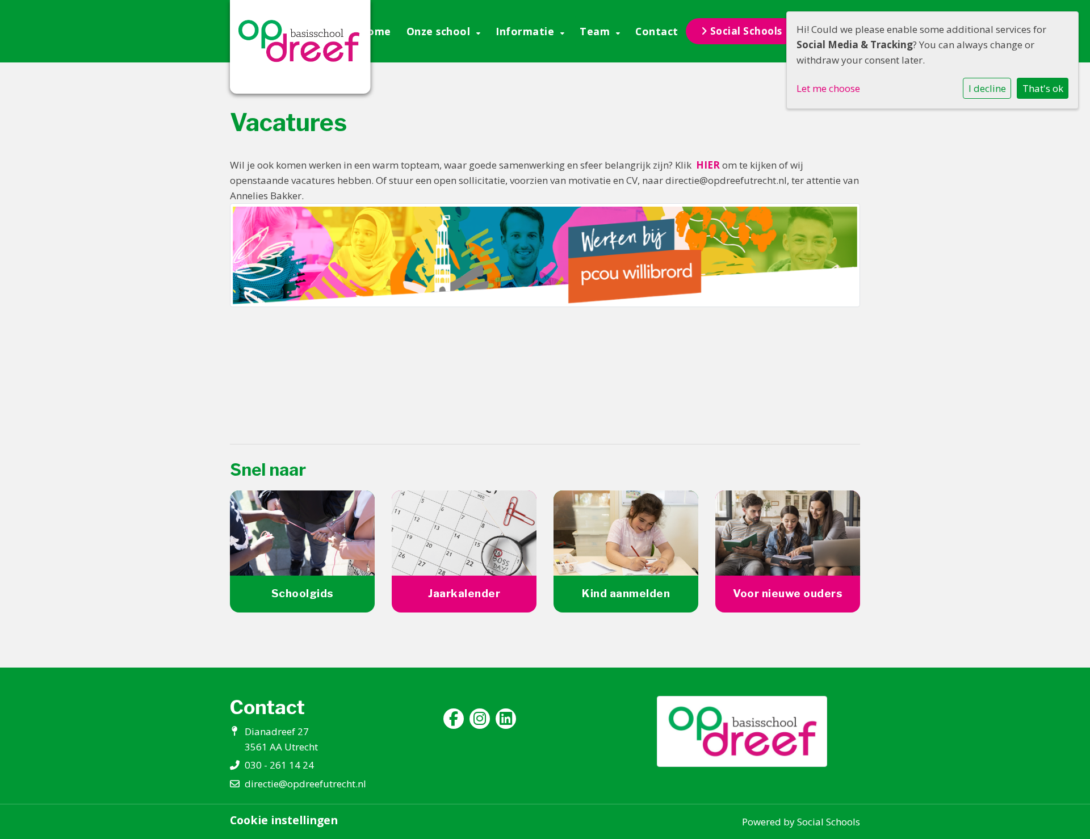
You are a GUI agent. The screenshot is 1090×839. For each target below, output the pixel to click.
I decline (987, 88)
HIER (708, 164)
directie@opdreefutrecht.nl (305, 783)
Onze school (439, 31)
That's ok (1042, 88)
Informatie (526, 31)
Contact (656, 31)
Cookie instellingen (284, 820)
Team (596, 31)
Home (375, 31)
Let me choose (828, 88)
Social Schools (744, 30)
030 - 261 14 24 (279, 764)
